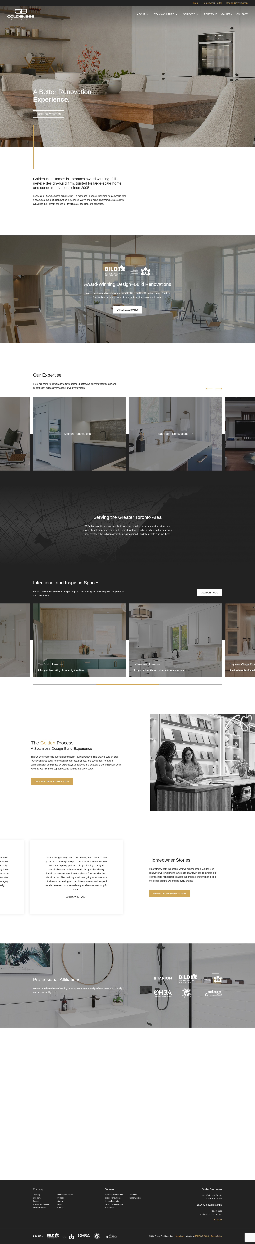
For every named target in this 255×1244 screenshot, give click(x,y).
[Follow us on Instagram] (218, 1219)
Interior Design (135, 1198)
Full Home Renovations (114, 1195)
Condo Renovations (113, 1198)
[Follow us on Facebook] (214, 1219)
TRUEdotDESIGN (202, 1236)
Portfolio (210, 14)
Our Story (36, 1195)
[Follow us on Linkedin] (221, 1219)
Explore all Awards (128, 310)
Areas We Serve (39, 1208)
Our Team (37, 1198)
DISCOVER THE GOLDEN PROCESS (52, 781)
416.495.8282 (216, 1211)
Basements (109, 1208)
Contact (242, 14)
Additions (133, 1195)
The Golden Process (41, 1204)
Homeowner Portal (212, 3)
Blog (195, 3)
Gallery (226, 14)
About (141, 14)
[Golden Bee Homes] (20, 14)
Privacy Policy (216, 1236)
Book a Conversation (237, 3)
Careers (36, 1201)
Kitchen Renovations (113, 1201)
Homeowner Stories (65, 1195)
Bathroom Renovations (114, 1204)
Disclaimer (179, 1236)
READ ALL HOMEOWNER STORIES (169, 893)
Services (189, 14)
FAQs (59, 1204)
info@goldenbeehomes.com (211, 1214)
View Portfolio (209, 593)
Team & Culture (164, 14)
